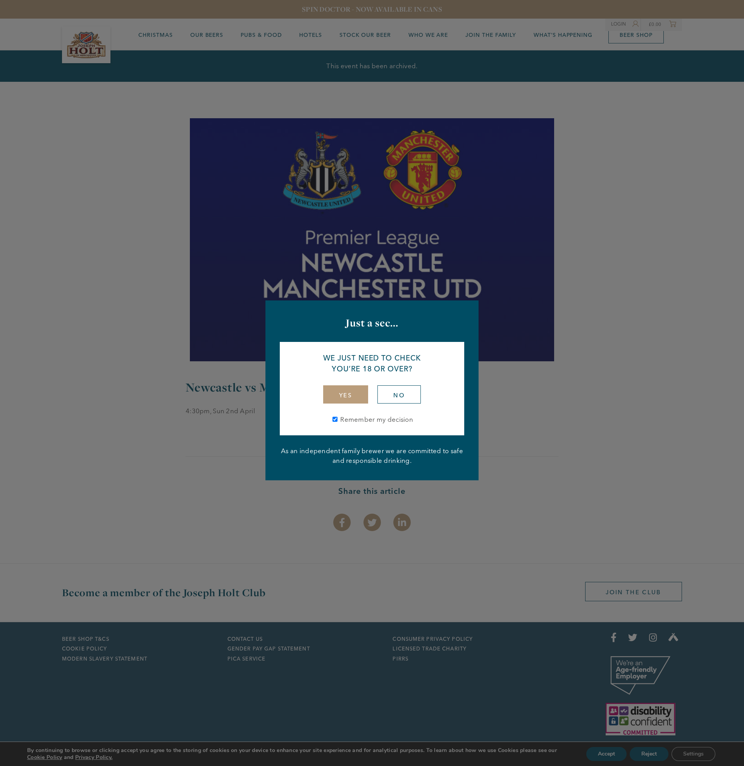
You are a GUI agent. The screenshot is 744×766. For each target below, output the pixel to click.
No (399, 395)
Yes (345, 395)
